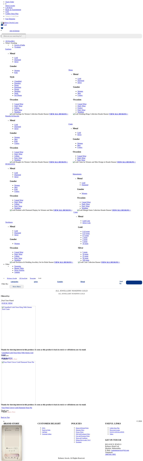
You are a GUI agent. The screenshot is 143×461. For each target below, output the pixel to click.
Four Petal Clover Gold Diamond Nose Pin (17, 408)
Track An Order (46, 430)
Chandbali (18, 81)
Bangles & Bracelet (12, 116)
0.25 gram (86, 233)
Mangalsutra (77, 174)
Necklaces (9, 222)
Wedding (17, 112)
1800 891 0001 (110, 454)
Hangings (17, 87)
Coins (76, 212)
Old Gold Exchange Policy (83, 434)
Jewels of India (19, 45)
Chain (70, 124)
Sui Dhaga (18, 95)
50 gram (85, 258)
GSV (7, 12)
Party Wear (18, 110)
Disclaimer (79, 442)
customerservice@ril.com (120, 450)
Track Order (9, 2)
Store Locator (10, 6)
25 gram (85, 256)
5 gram (84, 242)
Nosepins (17, 266)
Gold (16, 58)
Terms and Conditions (81, 438)
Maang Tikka (19, 268)
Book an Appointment (13, 10)
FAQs (43, 428)
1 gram (84, 237)
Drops (16, 85)
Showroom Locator (115, 430)
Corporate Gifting (46, 434)
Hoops (16, 89)
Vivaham (17, 47)
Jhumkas (17, 91)
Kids (16, 73)
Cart (5, 24)
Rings (71, 70)
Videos (111, 434)
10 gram (85, 244)
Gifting (16, 108)
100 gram (85, 260)
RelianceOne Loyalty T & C (83, 440)
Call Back (8, 8)
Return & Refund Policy (82, 428)
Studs (16, 93)
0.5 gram (85, 235)
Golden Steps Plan (11, 14)
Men (79, 93)
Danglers (17, 83)
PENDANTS (10, 164)
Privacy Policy (80, 432)
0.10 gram (86, 231)
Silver (16, 62)
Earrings (8, 49)
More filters (17, 287)
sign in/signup (14, 31)
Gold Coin (86, 221)
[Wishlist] (2, 28)
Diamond (17, 60)
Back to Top (5, 417)
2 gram (84, 239)
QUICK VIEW (7, 303)
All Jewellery (10, 41)
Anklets (17, 272)
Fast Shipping (10, 19)
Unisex (80, 95)
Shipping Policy (80, 430)
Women (17, 70)
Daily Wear (18, 106)
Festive (80, 108)
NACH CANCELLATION (117, 432)
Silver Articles (19, 270)
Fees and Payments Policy (83, 436)
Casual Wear (18, 104)
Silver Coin (86, 223)
